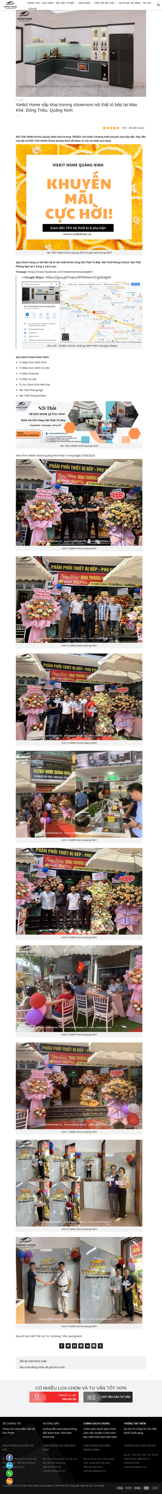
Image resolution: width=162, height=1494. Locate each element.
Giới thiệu (48, 3)
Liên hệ (32, 9)
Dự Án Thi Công (133, 1429)
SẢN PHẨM (84, 3)
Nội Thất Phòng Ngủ (31, 390)
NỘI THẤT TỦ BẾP (65, 3)
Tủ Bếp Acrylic (28, 379)
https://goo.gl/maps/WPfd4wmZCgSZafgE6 (78, 277)
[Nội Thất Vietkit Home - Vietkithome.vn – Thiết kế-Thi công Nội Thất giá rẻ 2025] (12, 5)
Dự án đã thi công (129, 3)
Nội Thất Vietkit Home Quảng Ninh (36, 136)
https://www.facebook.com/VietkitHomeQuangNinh (60, 272)
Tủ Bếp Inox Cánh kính (33, 362)
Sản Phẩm (8, 1433)
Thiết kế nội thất (104, 3)
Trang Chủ (33, 3)
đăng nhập (37, 1367)
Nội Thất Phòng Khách (32, 395)
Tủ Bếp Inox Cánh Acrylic (34, 368)
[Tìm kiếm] (158, 5)
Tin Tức (147, 3)
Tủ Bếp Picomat (29, 373)
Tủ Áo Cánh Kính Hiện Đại (34, 384)
